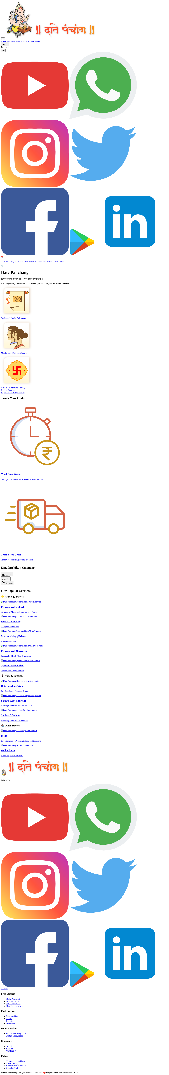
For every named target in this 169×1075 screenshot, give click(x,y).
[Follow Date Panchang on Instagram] (35, 186)
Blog (25, 41)
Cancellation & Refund (16, 1066)
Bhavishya (10, 1023)
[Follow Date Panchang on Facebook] (35, 254)
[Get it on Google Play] (82, 986)
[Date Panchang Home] (50, 39)
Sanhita (9, 1021)
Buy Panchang (19, 392)
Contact (36, 41)
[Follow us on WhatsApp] (103, 850)
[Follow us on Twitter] (103, 918)
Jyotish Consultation (14, 1036)
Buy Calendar (7, 392)
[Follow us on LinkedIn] (130, 986)
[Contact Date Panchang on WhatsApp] (103, 118)
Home (3, 41)
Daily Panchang (13, 999)
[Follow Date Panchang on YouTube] (35, 118)
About (30, 41)
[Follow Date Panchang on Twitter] (103, 186)
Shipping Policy (13, 1068)
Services (18, 41)
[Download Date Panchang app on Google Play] (82, 254)
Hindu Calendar (13, 1001)
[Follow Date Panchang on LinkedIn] (130, 254)
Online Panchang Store (16, 1033)
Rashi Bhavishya (13, 1004)
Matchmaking (12, 1016)
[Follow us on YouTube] (35, 850)
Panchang (11, 41)
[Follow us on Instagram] (35, 918)
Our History (11, 1051)
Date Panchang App (14, 1006)
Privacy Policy (12, 1063)
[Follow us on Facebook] (35, 986)
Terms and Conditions (15, 1061)
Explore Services (8, 390)
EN (3, 50)
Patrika (9, 1018)
